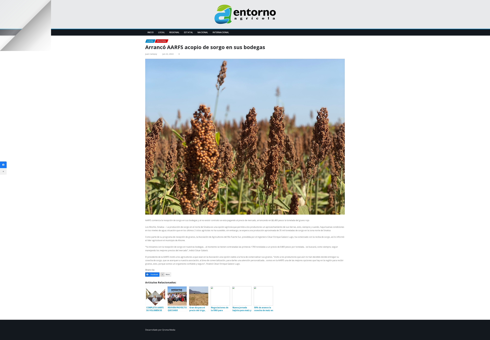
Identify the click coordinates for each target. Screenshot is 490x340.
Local (161, 32)
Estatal (188, 32)
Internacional (221, 32)
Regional (174, 32)
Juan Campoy (151, 54)
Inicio (151, 32)
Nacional (203, 32)
